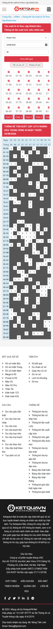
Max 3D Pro (11, 385)
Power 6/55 (11, 378)
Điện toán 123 (12, 392)
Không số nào (34, 65)
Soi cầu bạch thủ (13, 430)
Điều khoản (27, 581)
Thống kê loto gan (40, 437)
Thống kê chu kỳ (40, 411)
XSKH (17, 17)
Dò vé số (36, 374)
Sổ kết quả (37, 363)
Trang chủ (7, 17)
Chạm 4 (49, 117)
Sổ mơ (35, 381)
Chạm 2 (29, 117)
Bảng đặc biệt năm (41, 473)
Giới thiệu (11, 581)
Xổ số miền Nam (13, 370)
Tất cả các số (18, 65)
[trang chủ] (26, 10)
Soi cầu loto (11, 426)
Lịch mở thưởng (39, 378)
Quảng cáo (30, 586)
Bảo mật (43, 581)
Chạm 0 (9, 117)
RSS (26, 591)
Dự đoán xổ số (39, 367)
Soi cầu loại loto (13, 433)
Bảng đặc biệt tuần (41, 470)
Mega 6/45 (10, 374)
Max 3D (9, 381)
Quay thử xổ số (39, 370)
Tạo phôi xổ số (12, 455)
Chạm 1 (19, 117)
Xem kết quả (26, 59)
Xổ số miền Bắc (13, 363)
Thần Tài (9, 389)
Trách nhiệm (12, 586)
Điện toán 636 (12, 396)
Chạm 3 (39, 117)
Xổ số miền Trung (13, 367)
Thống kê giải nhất (41, 492)
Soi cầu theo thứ (13, 444)
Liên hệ (44, 586)
